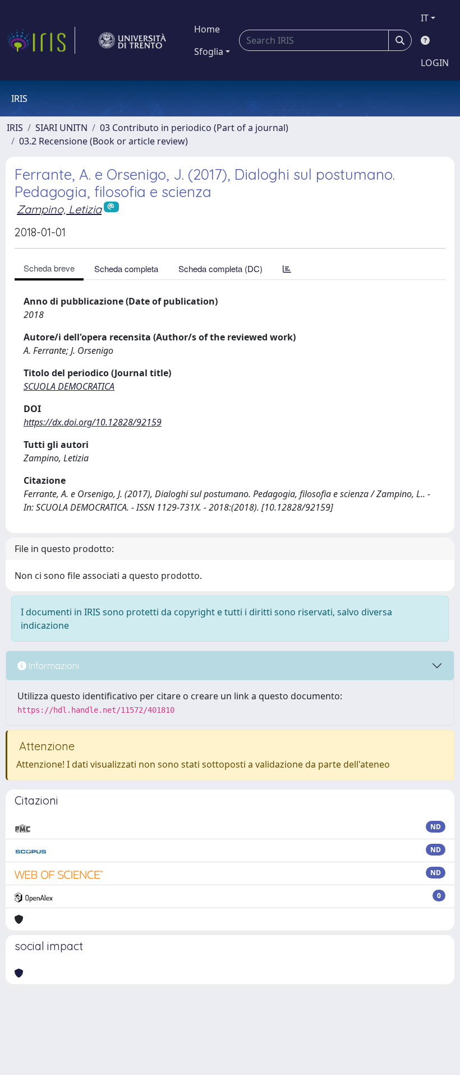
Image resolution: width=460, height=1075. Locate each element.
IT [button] (425, 18)
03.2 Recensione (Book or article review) (103, 141)
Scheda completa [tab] (126, 268)
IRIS (15, 127)
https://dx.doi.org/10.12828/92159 (93, 422)
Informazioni (52, 665)
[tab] (287, 268)
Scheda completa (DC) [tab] (220, 268)
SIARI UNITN (61, 127)
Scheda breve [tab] (49, 268)
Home (207, 29)
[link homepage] (41, 40)
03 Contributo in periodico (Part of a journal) (194, 127)
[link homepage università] (132, 40)
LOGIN (435, 63)
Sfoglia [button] (208, 51)
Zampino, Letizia (59, 209)
